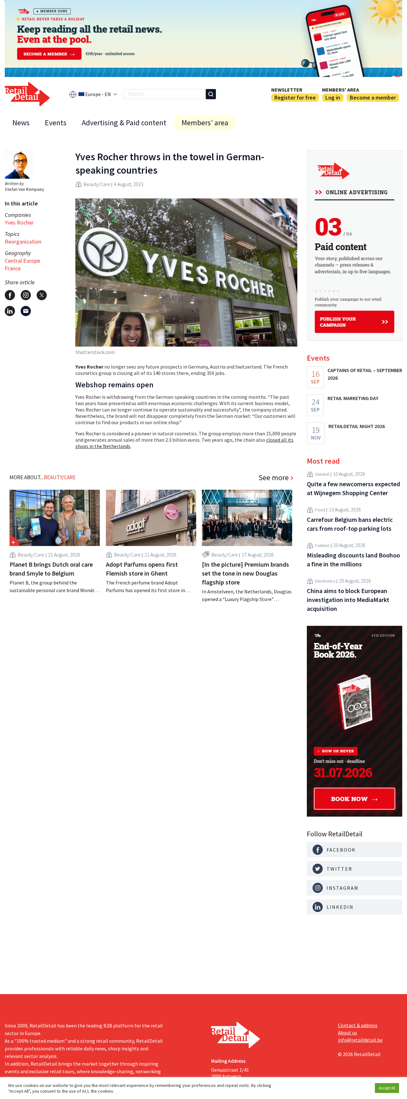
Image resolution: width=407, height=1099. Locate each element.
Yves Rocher (19, 222)
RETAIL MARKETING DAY (353, 398)
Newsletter (286, 89)
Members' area (340, 89)
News (21, 123)
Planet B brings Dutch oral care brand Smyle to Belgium (51, 568)
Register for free (295, 97)
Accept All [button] (387, 1088)
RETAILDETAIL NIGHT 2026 (356, 426)
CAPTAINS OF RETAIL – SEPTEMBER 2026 (365, 374)
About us (347, 1032)
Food (320, 510)
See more (274, 477)
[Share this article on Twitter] (42, 295)
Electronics (325, 581)
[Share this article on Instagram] (26, 295)
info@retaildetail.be (360, 1040)
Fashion (322, 546)
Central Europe (22, 260)
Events (55, 123)
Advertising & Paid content (124, 123)
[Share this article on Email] (26, 311)
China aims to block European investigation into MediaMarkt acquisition (348, 599)
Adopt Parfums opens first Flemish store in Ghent (142, 568)
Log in (332, 97)
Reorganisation (23, 241)
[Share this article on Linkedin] (10, 311)
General (322, 474)
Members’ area (205, 123)
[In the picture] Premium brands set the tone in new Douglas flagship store (245, 573)
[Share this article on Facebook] (10, 295)
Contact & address (357, 1025)
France (13, 268)
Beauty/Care (97, 184)
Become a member (373, 97)
